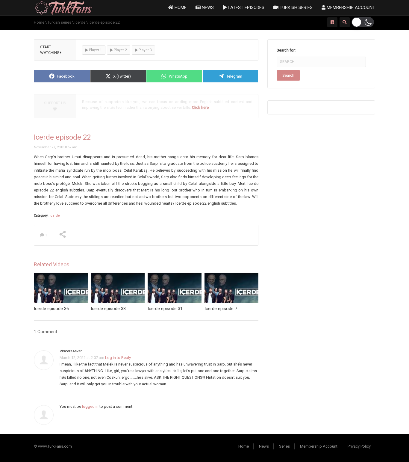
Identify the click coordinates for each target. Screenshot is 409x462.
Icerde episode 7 (221, 308)
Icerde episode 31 (165, 308)
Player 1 (95, 50)
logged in (90, 406)
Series (284, 446)
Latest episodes (245, 7)
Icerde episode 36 (51, 308)
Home (180, 7)
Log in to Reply (118, 357)
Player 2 (120, 50)
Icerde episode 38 (108, 308)
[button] (363, 22)
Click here (200, 107)
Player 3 (145, 50)
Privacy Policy (359, 446)
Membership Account (350, 7)
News (207, 7)
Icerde (54, 216)
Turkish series (295, 7)
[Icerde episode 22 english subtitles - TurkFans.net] (63, 7)
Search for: (286, 50)
